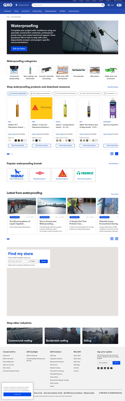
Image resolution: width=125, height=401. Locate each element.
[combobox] (34, 261)
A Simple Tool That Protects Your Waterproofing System (79, 224)
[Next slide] (116, 153)
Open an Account (118, 0)
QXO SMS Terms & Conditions (73, 393)
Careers (87, 0)
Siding (16, 11)
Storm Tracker (54, 383)
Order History (54, 377)
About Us (101, 0)
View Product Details (17, 145)
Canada (81, 0)
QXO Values (77, 358)
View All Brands (113, 163)
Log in (9, 134)
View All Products (113, 87)
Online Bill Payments (56, 374)
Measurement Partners (57, 362)
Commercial (25, 11)
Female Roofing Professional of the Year (36, 359)
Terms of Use (38, 393)
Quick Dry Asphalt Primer (112, 125)
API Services (53, 365)
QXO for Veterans (32, 355)
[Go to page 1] (8, 154)
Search (43, 261)
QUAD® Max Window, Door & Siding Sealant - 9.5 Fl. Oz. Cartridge (89, 127)
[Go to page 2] (10, 154)
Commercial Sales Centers (11, 371)
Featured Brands (74, 11)
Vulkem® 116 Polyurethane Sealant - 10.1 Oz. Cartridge (65, 127)
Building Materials (50, 11)
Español (74, 0)
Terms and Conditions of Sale (53, 393)
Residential (7, 11)
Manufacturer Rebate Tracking (59, 380)
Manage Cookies (89, 393)
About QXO (77, 355)
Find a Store (6, 368)
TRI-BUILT (62, 11)
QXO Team (77, 362)
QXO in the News (8, 358)
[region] (17, 391)
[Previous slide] (111, 153)
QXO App (53, 355)
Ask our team (19, 49)
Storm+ (52, 386)
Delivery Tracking (55, 368)
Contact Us (108, 0)
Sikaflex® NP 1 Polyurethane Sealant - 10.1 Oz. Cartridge (16, 127)
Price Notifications (8, 362)
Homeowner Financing (57, 371)
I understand (17, 394)
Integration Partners (56, 358)
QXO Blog (77, 365)
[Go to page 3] (12, 154)
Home (8, 17)
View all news (114, 194)
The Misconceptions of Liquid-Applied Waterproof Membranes (21, 224)
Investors (94, 0)
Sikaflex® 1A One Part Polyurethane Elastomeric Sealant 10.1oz (41, 127)
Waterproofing (37, 11)
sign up (15, 134)
